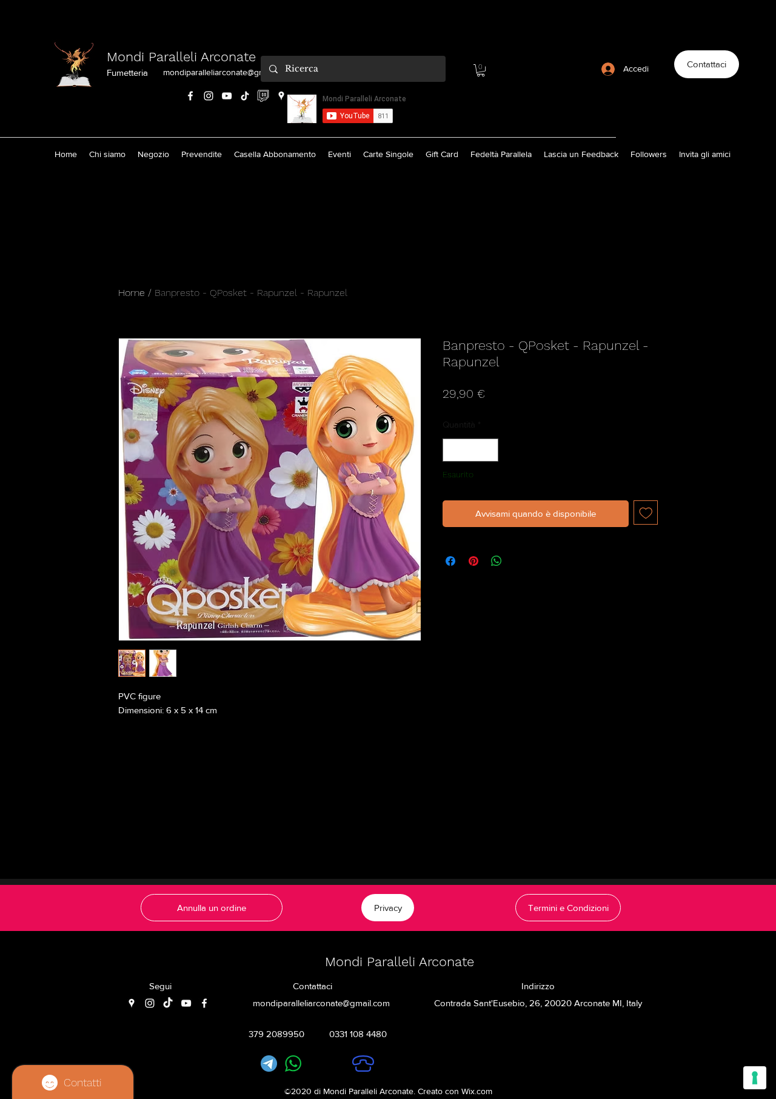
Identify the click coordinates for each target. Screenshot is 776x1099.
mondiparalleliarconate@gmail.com (227, 72)
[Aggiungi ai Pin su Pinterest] (473, 561)
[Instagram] (208, 96)
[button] (480, 70)
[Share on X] (519, 561)
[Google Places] (281, 96)
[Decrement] (452, 450)
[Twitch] (263, 96)
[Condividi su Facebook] (450, 561)
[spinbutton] (471, 450)
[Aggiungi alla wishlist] (646, 512)
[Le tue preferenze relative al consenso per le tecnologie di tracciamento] (754, 1077)
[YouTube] (227, 96)
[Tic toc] (168, 1003)
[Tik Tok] (245, 96)
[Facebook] (190, 96)
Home (131, 292)
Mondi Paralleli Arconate (181, 56)
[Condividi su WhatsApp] (496, 561)
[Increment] (489, 450)
